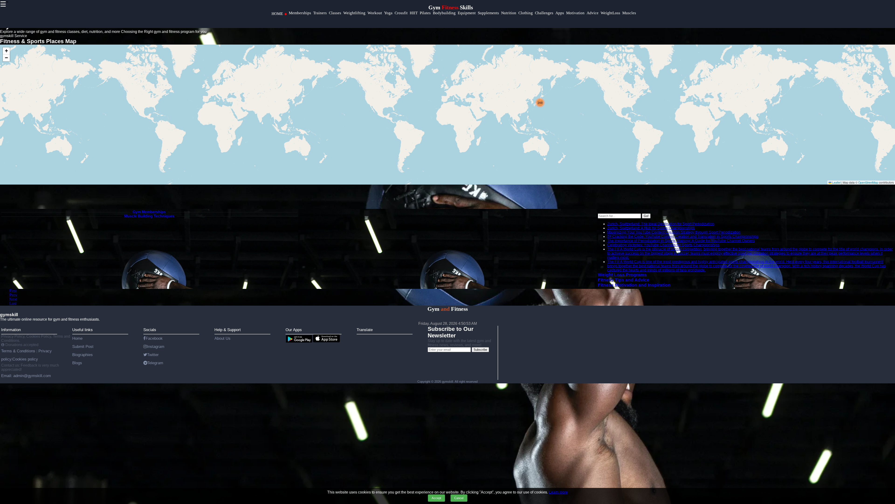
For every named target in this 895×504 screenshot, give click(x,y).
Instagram (155, 346)
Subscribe (480, 349)
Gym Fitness (447, 309)
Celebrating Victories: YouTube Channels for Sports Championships (663, 245)
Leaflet (836, 182)
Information (11, 329)
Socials (149, 329)
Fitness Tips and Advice (623, 279)
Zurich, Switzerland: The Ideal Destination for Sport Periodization (660, 224)
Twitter (153, 354)
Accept (436, 498)
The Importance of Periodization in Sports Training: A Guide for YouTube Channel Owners (681, 241)
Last (12, 303)
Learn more (558, 492)
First (13, 291)
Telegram (155, 362)
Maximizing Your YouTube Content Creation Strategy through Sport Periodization (673, 232)
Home (77, 338)
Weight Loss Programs (622, 274)
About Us (222, 338)
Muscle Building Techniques (149, 216)
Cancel (459, 498)
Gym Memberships (149, 212)
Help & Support (227, 329)
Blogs (77, 362)
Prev (13, 295)
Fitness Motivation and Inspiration (634, 285)
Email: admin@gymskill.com (26, 375)
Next (13, 299)
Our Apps (294, 329)
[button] (540, 102)
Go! (646, 216)
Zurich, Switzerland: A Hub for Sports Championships (651, 228)
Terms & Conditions (18, 351)
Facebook (154, 338)
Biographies (82, 354)
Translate (365, 329)
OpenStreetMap (868, 182)
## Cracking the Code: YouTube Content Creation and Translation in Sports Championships (682, 236)
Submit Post (82, 346)
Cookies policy (25, 359)
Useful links (82, 329)
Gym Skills (450, 7)
